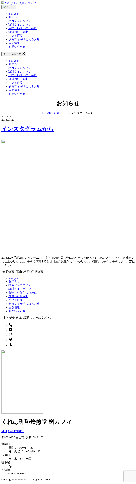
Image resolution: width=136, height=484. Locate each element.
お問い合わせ (17, 46)
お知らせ (14, 17)
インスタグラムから (27, 129)
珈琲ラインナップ (19, 24)
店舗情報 (14, 43)
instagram (13, 13)
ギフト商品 (15, 35)
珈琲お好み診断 (18, 31)
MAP (4, 431)
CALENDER (16, 431)
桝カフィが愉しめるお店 (24, 39)
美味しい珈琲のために (22, 28)
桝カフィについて (19, 20)
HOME (46, 112)
